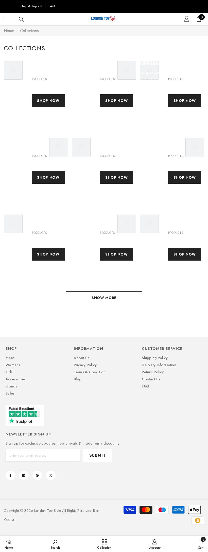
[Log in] (186, 19)
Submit (97, 455)
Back (10, 6)
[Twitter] (51, 475)
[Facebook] (10, 475)
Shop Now (48, 100)
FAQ (52, 6)
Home (9, 31)
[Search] (21, 19)
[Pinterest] (37, 475)
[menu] (7, 19)
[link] (55, 544)
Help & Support (31, 6)
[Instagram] (24, 475)
